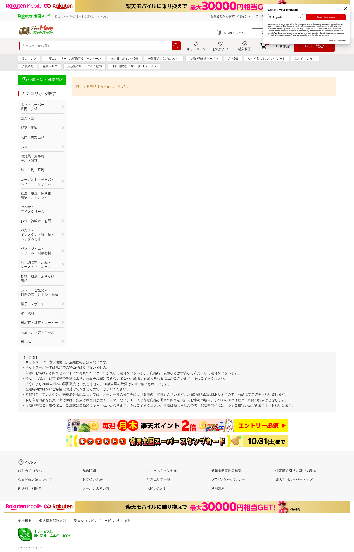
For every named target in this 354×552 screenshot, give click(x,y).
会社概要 (25, 521)
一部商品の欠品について (164, 58)
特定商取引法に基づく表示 (295, 470)
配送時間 (89, 470)
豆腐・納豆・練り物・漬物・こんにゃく (37, 195)
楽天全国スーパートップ (294, 479)
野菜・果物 (29, 128)
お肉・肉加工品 (32, 137)
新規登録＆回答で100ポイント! (231, 16)
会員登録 (27, 66)
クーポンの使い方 (95, 488)
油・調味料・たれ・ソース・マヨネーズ (36, 264)
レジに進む (314, 46)
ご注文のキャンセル (162, 470)
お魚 (24, 147)
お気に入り (220, 49)
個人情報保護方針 (52, 521)
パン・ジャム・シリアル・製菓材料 (36, 250)
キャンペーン (196, 49)
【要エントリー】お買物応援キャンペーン (73, 58)
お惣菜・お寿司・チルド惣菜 (34, 158)
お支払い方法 (92, 479)
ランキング (29, 58)
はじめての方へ (234, 32)
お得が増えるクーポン (203, 58)
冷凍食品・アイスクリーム (32, 209)
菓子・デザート (32, 304)
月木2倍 (233, 58)
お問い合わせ (157, 488)
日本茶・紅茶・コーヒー (39, 323)
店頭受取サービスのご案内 (84, 66)
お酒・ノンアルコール (37, 332)
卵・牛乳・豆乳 (32, 170)
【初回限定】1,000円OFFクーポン (133, 66)
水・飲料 (27, 313)
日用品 (26, 342)
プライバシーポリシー (228, 479)
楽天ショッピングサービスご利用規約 (102, 521)
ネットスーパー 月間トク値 (39, 107)
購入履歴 (244, 49)
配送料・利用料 (30, 488)
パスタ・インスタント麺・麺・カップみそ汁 (37, 234)
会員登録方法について (35, 479)
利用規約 (218, 488)
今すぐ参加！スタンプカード (266, 58)
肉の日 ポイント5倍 (124, 58)
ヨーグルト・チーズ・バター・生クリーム (37, 182)
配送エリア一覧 (158, 479)
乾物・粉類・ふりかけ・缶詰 (39, 278)
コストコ (27, 118)
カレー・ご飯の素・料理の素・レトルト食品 (39, 292)
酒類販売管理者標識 (226, 470)
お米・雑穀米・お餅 (36, 221)
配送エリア (50, 66)
